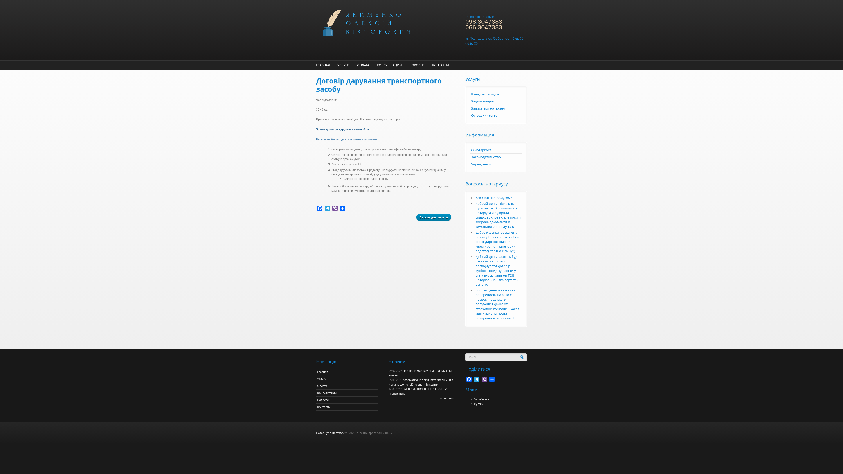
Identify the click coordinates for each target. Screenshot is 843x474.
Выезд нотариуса (485, 94)
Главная (323, 65)
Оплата (363, 65)
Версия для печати (434, 217)
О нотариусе (481, 150)
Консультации (389, 65)
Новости (417, 65)
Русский (479, 404)
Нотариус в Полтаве (329, 433)
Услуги (343, 65)
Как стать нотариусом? (494, 198)
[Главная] (384, 22)
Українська (481, 399)
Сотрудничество (484, 115)
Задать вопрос (482, 101)
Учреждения (481, 164)
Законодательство (486, 157)
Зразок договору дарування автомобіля (342, 129)
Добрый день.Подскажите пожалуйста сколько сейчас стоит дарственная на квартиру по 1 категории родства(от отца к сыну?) (498, 241)
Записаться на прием (488, 108)
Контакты (440, 65)
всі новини (447, 398)
